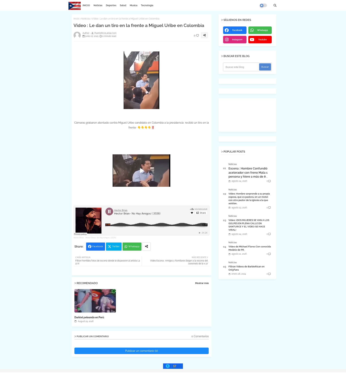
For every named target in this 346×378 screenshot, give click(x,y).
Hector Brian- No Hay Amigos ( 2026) (100, 238)
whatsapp (262, 30)
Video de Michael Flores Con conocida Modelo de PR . (250, 248)
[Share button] (146, 247)
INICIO (86, 5)
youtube (262, 39)
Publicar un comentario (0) (141, 350)
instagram (237, 39)
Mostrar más (202, 283)
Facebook (97, 246)
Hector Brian (79, 238)
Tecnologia (147, 5)
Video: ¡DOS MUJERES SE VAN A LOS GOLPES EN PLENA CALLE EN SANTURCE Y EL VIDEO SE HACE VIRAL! (249, 225)
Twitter (116, 246)
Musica (133, 5)
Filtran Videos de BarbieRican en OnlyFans (247, 268)
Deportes (111, 5)
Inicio (76, 18)
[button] (275, 5)
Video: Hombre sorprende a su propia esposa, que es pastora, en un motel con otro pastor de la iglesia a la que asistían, (249, 198)
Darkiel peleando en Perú (89, 317)
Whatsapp (133, 246)
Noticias (98, 5)
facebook (237, 30)
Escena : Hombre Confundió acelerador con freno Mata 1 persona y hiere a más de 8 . (248, 172)
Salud (123, 5)
